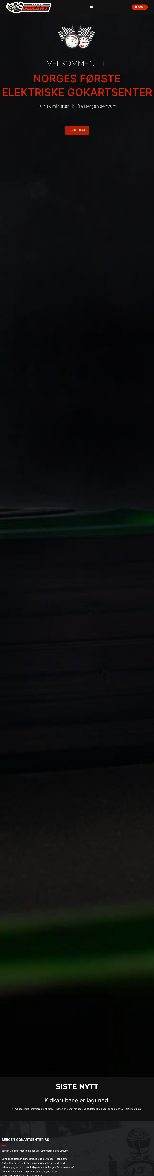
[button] (91, 6)
